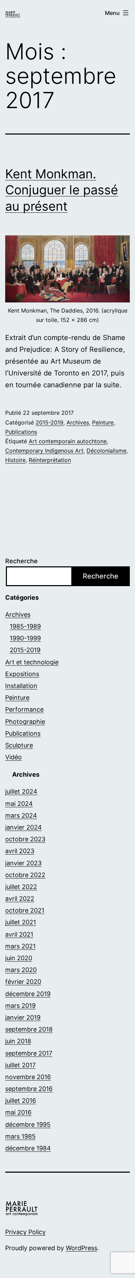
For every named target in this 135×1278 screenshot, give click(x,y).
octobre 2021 (24, 910)
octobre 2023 (25, 839)
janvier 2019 (22, 1017)
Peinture (103, 422)
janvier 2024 (23, 827)
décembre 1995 (28, 1124)
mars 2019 (20, 1005)
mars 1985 (20, 1136)
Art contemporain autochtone (68, 441)
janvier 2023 (23, 863)
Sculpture (19, 745)
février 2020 (23, 981)
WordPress (81, 1248)
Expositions (22, 674)
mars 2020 (21, 969)
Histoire (15, 459)
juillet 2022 (21, 886)
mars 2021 (20, 946)
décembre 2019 (28, 993)
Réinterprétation (50, 459)
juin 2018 (18, 1041)
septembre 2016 (29, 1088)
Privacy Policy (25, 1232)
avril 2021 (19, 934)
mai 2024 (19, 803)
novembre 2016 (28, 1077)
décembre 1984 (28, 1148)
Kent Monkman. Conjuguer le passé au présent (61, 190)
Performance (24, 709)
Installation (21, 685)
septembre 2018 (29, 1029)
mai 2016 (18, 1112)
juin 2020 (18, 958)
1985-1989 (25, 626)
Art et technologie (31, 662)
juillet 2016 (20, 1100)
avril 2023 (19, 851)
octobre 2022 (25, 875)
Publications (21, 431)
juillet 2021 (20, 922)
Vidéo (13, 757)
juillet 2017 (20, 1065)
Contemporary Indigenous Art (44, 450)
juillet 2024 (21, 791)
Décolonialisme (106, 450)
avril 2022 (19, 898)
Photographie (25, 721)
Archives (77, 422)
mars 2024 (21, 815)
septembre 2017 (28, 1053)
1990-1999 (25, 638)
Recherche (21, 561)
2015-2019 (49, 422)
